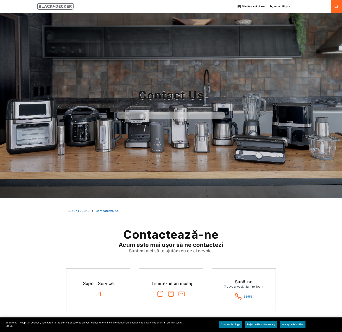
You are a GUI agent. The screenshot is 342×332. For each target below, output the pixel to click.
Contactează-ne (107, 211)
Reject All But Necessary (261, 324)
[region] (171, 324)
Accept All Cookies (293, 324)
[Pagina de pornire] (55, 6)
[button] (281, 6)
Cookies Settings (230, 324)
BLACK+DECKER (79, 211)
